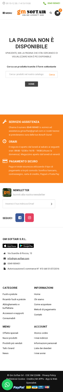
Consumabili (9, 318)
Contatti (38, 314)
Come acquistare (42, 304)
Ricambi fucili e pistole (14, 299)
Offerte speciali (10, 333)
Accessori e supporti (13, 313)
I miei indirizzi (41, 338)
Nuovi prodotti (10, 338)
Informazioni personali (45, 343)
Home (37, 294)
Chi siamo (39, 299)
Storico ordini (41, 333)
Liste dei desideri (42, 348)
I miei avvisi (40, 353)
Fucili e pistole (10, 294)
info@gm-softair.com (18, 258)
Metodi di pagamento (45, 309)
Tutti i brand (8, 348)
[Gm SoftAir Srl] (31, 12)
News (5, 353)
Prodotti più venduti (12, 343)
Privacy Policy (49, 375)
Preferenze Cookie (15, 379)
